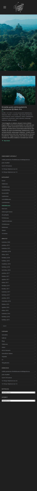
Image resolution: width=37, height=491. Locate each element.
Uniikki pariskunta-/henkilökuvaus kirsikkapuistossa (16, 159)
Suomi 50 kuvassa (7, 166)
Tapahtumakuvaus (7, 221)
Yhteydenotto (5, 363)
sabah (16, 118)
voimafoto (14, 120)
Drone (16, 113)
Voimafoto (5, 335)
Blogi (3, 341)
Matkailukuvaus (28, 113)
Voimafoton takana (7, 353)
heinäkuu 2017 (6, 285)
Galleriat (4, 338)
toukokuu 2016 (6, 313)
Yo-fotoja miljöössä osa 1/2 (9, 172)
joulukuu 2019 (6, 245)
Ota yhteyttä (5, 215)
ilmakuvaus (7, 116)
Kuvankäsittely (6, 190)
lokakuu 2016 (5, 304)
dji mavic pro (29, 115)
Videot (3, 347)
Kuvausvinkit (21, 113)
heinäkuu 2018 (6, 257)
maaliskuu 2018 (6, 264)
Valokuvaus (4, 115)
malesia (23, 116)
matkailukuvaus (29, 116)
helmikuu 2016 (6, 316)
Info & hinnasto (6, 350)
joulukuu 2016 (6, 298)
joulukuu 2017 (6, 273)
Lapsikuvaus (5, 196)
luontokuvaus (18, 116)
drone (3, 116)
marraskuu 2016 (6, 301)
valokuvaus (4, 120)
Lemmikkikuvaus (6, 199)
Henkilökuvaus (6, 187)
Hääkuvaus (5, 184)
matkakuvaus (5, 118)
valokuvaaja (27, 118)
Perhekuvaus (5, 218)
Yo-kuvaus (4, 233)
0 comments (15, 115)
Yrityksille (4, 356)
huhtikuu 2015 (6, 320)
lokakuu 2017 (5, 276)
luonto (12, 116)
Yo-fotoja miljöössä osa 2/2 (9, 169)
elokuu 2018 (5, 254)
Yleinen (9, 115)
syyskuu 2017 (5, 279)
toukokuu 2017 (6, 292)
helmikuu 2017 (6, 295)
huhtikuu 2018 (6, 261)
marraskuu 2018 (6, 251)
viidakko (10, 120)
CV (2, 359)
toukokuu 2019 (6, 248)
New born (4, 208)
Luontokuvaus (6, 202)
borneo (23, 115)
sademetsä (21, 118)
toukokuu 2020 (6, 242)
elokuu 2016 (5, 310)
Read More (7, 140)
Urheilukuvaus (5, 224)
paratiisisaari (12, 118)
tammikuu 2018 (6, 270)
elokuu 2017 (5, 282)
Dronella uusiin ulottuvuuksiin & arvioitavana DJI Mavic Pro (14, 108)
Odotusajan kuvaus (7, 212)
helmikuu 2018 (6, 267)
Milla (4, 113)
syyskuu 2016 (5, 307)
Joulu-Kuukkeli (5, 163)
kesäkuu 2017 (5, 288)
